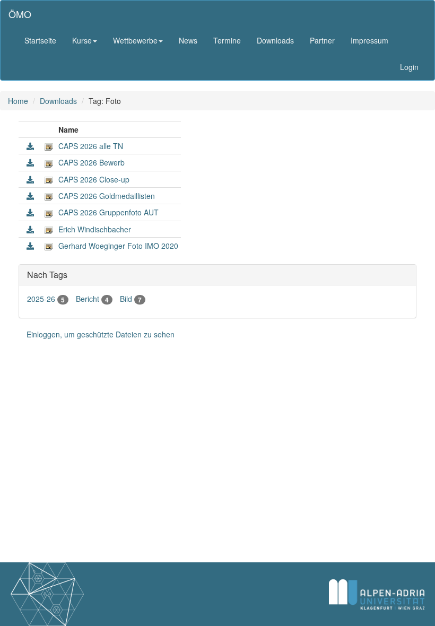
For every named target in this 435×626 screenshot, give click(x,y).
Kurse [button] (82, 40)
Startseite (40, 40)
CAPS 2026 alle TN (90, 146)
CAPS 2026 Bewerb (91, 162)
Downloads (275, 40)
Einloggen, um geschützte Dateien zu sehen (101, 334)
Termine (227, 40)
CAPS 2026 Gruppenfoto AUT (108, 212)
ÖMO (19, 14)
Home (18, 100)
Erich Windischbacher (94, 229)
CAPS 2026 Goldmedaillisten (106, 195)
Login (409, 67)
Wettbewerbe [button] (135, 40)
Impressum (369, 40)
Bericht (92, 298)
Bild (131, 298)
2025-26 (46, 298)
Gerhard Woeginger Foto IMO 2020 (118, 245)
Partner (322, 40)
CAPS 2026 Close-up (93, 179)
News (188, 40)
